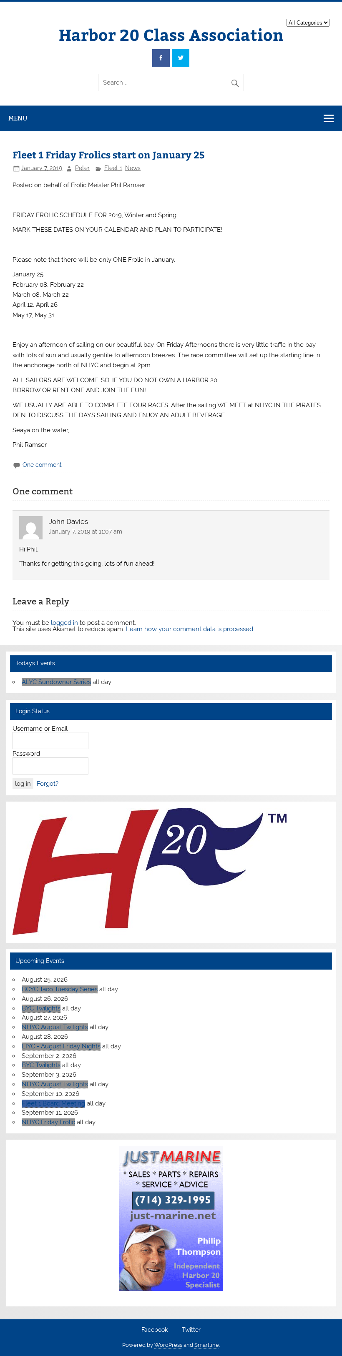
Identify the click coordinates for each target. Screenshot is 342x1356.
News (133, 168)
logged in (64, 623)
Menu (18, 118)
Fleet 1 (113, 168)
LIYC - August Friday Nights (61, 1046)
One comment (42, 464)
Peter (82, 168)
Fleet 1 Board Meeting (53, 1103)
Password (26, 753)
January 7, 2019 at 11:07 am (85, 531)
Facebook (154, 1330)
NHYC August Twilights (55, 1027)
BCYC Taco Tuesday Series (60, 989)
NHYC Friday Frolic (48, 1122)
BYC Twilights (41, 1008)
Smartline (206, 1345)
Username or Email (40, 728)
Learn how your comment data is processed (189, 629)
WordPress (168, 1345)
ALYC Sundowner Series (56, 682)
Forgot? (47, 783)
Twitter (191, 1330)
